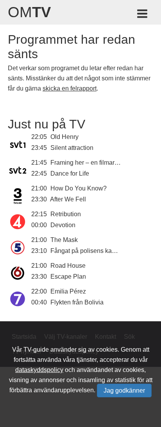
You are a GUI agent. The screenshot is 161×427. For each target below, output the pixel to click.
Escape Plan (68, 276)
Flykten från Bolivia (77, 302)
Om (29, 12)
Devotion (62, 225)
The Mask (64, 240)
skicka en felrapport (70, 88)
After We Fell (68, 199)
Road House (68, 265)
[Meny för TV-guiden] (143, 15)
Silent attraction (71, 147)
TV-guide (36, 349)
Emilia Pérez (68, 291)
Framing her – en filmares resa (92, 162)
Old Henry (64, 136)
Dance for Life (69, 173)
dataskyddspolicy (39, 370)
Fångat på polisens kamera (88, 250)
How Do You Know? (78, 188)
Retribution (65, 214)
